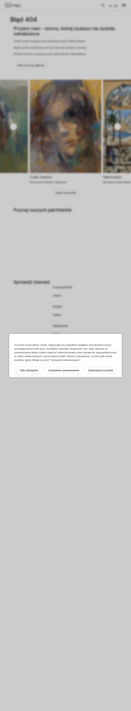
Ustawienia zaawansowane (63, 370)
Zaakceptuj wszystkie (100, 370)
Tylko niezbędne (29, 370)
